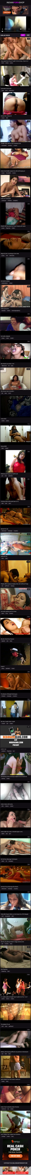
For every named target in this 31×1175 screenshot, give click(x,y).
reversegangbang (16, 310)
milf (2, 916)
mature (7, 806)
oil (6, 861)
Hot (23, 35)
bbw (3, 448)
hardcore (4, 1108)
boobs (14, 173)
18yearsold (4, 365)
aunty (11, 62)
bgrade (3, 641)
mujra (13, 668)
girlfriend (7, 585)
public (3, 998)
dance (7, 998)
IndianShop (15, 2)
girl (2, 475)
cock (9, 393)
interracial (11, 255)
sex (2, 585)
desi (6, 558)
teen (3, 558)
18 (8, 365)
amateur (10, 145)
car (13, 751)
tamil (3, 62)
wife (3, 503)
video (3, 668)
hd (8, 1108)
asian (3, 861)
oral (7, 255)
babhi (3, 833)
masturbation (5, 283)
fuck (7, 613)
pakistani (11, 475)
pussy (3, 173)
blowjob (3, 696)
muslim (6, 943)
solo (6, 475)
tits (2, 393)
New (28, 35)
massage (10, 530)
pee (6, 503)
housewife (4, 145)
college (3, 1136)
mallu (7, 338)
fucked (11, 613)
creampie (4, 200)
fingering (8, 228)
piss (10, 503)
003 (7, 118)
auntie (12, 338)
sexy (3, 90)
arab (12, 365)
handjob (3, 310)
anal (9, 1053)
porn (6, 90)
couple (15, 145)
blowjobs (15, 200)
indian (7, 62)
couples (16, 530)
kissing (12, 585)
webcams (11, 90)
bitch (3, 613)
